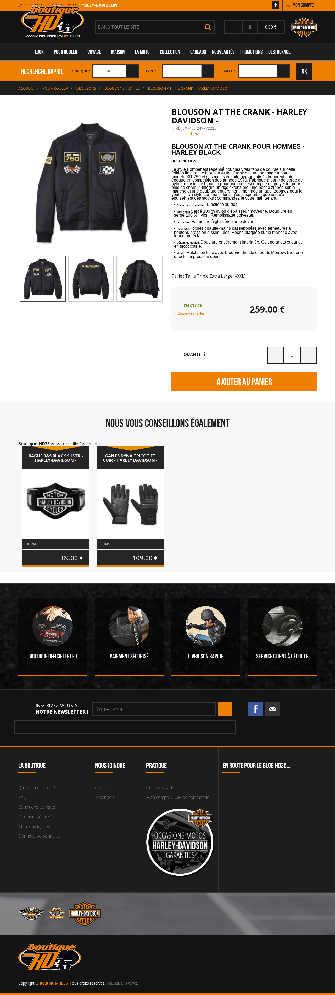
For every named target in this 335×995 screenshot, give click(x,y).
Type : (150, 71)
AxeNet (131, 983)
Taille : (228, 71)
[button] (244, 162)
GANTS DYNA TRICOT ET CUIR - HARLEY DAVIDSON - (130, 458)
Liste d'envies (191, 133)
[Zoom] (91, 182)
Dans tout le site (119, 27)
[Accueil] (52, 21)
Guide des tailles (191, 313)
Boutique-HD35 (54, 983)
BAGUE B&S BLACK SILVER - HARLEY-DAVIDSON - (56, 458)
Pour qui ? (79, 71)
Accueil (25, 88)
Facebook (104, 797)
